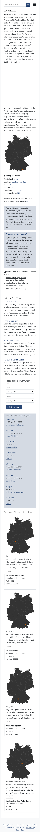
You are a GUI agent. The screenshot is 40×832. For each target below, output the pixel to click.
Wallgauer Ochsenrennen (15, 492)
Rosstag (9, 458)
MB (18, 193)
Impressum (30, 827)
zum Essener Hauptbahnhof (16, 277)
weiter (9, 571)
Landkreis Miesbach (19, 182)
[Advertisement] (20, 85)
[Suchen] (28, 5)
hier (33, 37)
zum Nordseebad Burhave (15, 280)
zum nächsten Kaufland (14, 286)
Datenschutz (20, 830)
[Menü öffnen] (34, 4)
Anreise (8, 388)
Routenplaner (19, 108)
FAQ (27, 201)
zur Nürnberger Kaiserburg (15, 288)
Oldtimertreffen (11, 447)
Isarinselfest (10, 481)
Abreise (8, 396)
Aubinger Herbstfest (13, 469)
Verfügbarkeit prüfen (14, 407)
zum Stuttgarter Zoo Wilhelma (17, 283)
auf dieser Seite (26, 130)
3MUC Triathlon (11, 436)
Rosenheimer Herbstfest (15, 425)
